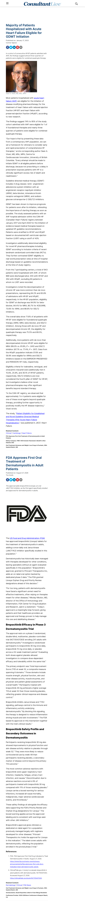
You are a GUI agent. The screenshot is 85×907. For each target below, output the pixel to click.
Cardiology (17, 433)
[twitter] (11, 47)
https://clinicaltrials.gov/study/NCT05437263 (26, 878)
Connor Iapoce (11, 43)
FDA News (27, 885)
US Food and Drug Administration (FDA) (27, 538)
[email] (20, 47)
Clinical (8, 433)
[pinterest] (17, 47)
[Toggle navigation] (7, 3)
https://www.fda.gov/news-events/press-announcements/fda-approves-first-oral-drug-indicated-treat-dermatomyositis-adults (27, 864)
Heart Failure (27, 433)
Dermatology (10, 885)
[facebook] (7, 47)
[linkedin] (14, 47)
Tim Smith (9, 475)
